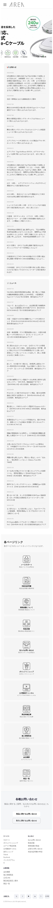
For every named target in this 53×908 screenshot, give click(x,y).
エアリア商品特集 (9, 846)
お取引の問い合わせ (35, 849)
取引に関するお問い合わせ (26, 821)
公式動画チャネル (9, 849)
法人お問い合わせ (34, 840)
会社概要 (6, 872)
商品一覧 (6, 884)
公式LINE (6, 878)
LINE (47, 896)
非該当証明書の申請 (35, 852)
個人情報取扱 (8, 875)
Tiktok (5, 854)
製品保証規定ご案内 (10, 881)
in (35, 896)
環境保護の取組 (33, 846)
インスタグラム (9, 860)
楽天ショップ (8, 852)
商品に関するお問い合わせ (26, 814)
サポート (6, 840)
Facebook (6, 857)
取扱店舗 (31, 843)
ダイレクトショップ (10, 843)
